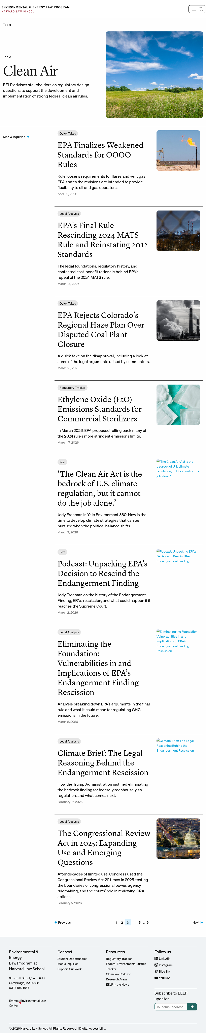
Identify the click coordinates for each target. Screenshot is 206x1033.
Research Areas (116, 979)
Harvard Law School (33, 1028)
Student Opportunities (72, 959)
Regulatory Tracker (119, 959)
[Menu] (197, 9)
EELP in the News (117, 984)
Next (196, 922)
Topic (7, 24)
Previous (64, 922)
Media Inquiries (14, 137)
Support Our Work (70, 969)
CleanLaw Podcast (118, 974)
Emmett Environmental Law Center (27, 1003)
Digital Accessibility (92, 1028)
